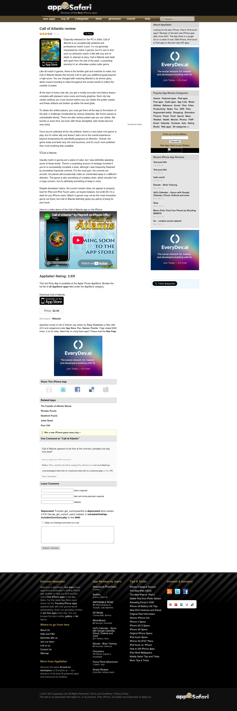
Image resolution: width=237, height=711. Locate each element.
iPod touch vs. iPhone (141, 644)
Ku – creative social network (167, 220)
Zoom (54, 34)
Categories (81, 19)
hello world (159, 177)
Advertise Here (135, 124)
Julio (102, 664)
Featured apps (169, 98)
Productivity (159, 108)
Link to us (45, 645)
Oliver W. (104, 597)
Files (188, 108)
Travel (166, 115)
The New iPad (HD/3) (141, 590)
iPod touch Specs (139, 637)
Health (166, 119)
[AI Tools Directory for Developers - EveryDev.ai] (175, 250)
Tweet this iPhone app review (63, 389)
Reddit (106, 389)
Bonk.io (108, 615)
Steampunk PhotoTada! (105, 586)
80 (94, 623)
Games (85, 327)
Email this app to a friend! (49, 389)
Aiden (96, 664)
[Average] (46, 33)
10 (94, 654)
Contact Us (46, 649)
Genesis (99, 623)
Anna (96, 597)
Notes (170, 108)
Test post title (160, 162)
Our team (69, 587)
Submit (131, 19)
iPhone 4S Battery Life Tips (144, 606)
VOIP (190, 119)
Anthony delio (108, 672)
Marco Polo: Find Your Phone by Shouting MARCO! (174, 212)
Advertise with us (49, 637)
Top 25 (65, 19)
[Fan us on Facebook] (187, 591)
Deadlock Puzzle (49, 415)
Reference (167, 105)
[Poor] (43, 33)
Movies (174, 119)
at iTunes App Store (52, 301)
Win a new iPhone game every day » (62, 432)
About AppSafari (162, 24)
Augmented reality (162, 112)
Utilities (157, 105)
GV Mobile (98, 612)
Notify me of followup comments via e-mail (62, 522)
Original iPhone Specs (141, 633)
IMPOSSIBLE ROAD (103, 602)
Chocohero (98, 651)
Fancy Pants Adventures (105, 661)
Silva (106, 638)
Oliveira (100, 638)
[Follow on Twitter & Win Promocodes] (179, 591)
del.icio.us (92, 389)
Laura (96, 589)
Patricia (98, 654)
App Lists (182, 101)
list (76, 616)
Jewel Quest (47, 420)
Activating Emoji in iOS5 (142, 602)
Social (177, 105)
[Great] (48, 33)
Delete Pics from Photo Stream (145, 598)
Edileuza (108, 646)
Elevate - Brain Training (105, 643)
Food (173, 115)
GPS (182, 108)
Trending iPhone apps (66, 603)
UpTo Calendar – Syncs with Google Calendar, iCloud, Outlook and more (171, 194)
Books (156, 126)
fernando (99, 646)
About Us (45, 630)
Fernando (108, 623)
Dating (191, 123)
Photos (183, 119)
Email (156, 123)
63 (94, 646)
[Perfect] (51, 33)
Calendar (165, 123)
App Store (71, 327)
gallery (68, 616)
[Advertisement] (135, 72)
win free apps (50, 612)
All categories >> (181, 126)
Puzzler (94, 327)
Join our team (47, 641)
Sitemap (44, 653)
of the (79, 12)
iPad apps (183, 98)
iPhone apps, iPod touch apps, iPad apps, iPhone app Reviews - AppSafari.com (76, 6)
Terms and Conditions (101, 693)
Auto (184, 123)
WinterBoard (99, 620)
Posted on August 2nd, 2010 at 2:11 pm (56, 459)
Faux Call (45, 425)
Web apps (166, 126)
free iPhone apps (56, 596)
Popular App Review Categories (170, 93)
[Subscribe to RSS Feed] (171, 591)
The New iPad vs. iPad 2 (142, 594)
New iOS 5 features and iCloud (145, 610)
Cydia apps (170, 101)
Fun (79, 327)
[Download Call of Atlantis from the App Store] (50, 52)
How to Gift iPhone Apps (142, 648)
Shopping (178, 112)
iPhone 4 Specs (138, 621)
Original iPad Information (142, 613)
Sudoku (96, 594)
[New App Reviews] (49, 19)
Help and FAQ (47, 633)
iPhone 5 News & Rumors (143, 586)
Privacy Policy (121, 693)
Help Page (111, 331)
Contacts (175, 123)
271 (94, 638)
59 (94, 604)
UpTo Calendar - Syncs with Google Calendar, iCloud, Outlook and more (104, 631)
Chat (184, 105)
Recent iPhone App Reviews (168, 157)
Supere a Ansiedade (102, 655)
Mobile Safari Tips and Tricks (144, 656)
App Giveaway (114, 19)
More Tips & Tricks (139, 660)
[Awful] (41, 33)
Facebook (77, 389)
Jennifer (97, 672)
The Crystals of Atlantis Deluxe (56, 405)
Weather (157, 119)
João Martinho (107, 607)
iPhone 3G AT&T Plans (141, 641)
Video (191, 105)
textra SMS (99, 615)
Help (147, 19)
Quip (155, 202)
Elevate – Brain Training (165, 184)
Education (190, 112)
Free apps (158, 101)
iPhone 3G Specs (139, 629)
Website (56, 318)
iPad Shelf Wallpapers (141, 652)
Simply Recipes (100, 669)
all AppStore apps (59, 286)
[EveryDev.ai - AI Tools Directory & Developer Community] (175, 67)
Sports (180, 115)
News (188, 115)
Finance (157, 115)
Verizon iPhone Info (140, 617)
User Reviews (58, 34)
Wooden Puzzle (48, 410)
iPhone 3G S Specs (140, 625)
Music (192, 101)
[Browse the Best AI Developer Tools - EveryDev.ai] (78, 356)
